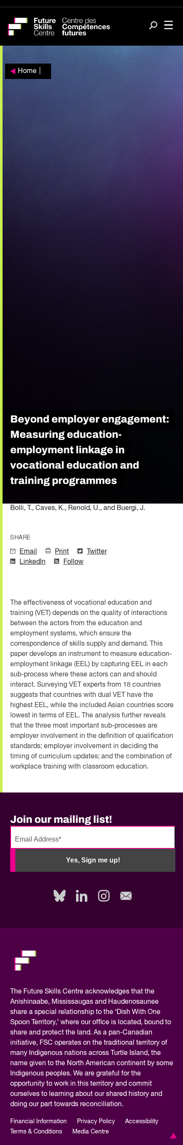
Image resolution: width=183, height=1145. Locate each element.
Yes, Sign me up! (93, 860)
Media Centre (90, 1132)
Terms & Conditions (36, 1132)
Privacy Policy (96, 1122)
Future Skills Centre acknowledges (76, 991)
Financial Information (38, 1122)
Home (27, 71)
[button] (171, 1135)
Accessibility (141, 1122)
